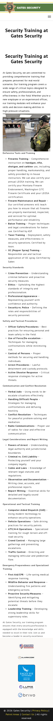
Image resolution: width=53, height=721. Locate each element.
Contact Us (28, 714)
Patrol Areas (12, 714)
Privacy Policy (40, 710)
